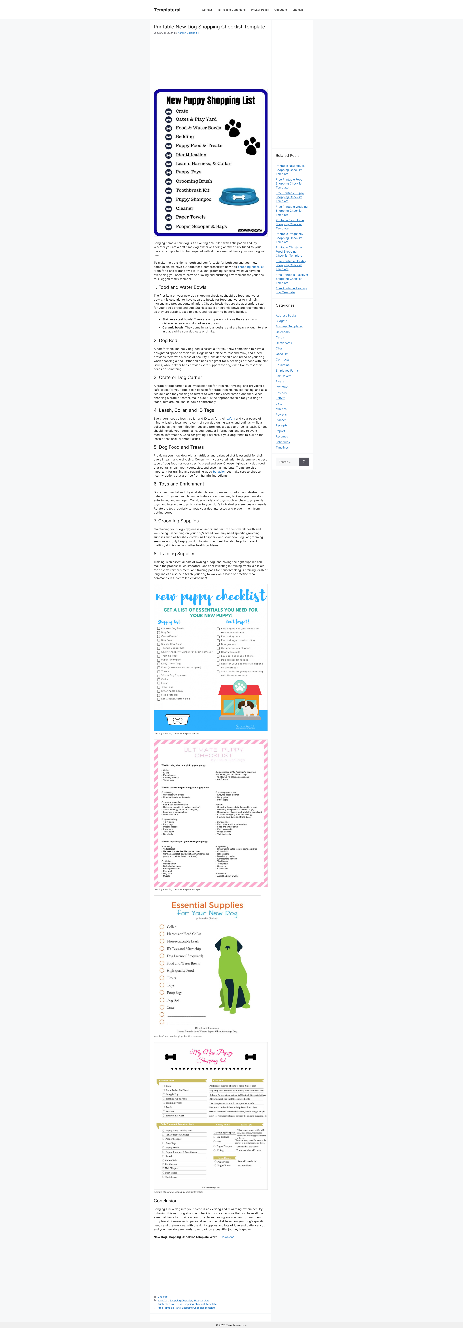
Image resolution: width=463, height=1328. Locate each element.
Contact (207, 9)
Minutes (281, 409)
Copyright (280, 9)
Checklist (163, 1296)
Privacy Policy (260, 9)
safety (231, 418)
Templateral (167, 9)
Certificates (284, 343)
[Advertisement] (211, 62)
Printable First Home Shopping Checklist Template (290, 224)
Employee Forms (287, 370)
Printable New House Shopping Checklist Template (187, 1304)
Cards (280, 337)
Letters (280, 398)
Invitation (282, 387)
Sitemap (297, 9)
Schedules (283, 442)
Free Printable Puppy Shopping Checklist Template (290, 197)
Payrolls (281, 414)
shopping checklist (251, 267)
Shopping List (201, 1300)
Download (228, 1237)
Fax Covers (283, 376)
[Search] (304, 462)
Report (280, 431)
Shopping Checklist (181, 1300)
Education (283, 365)
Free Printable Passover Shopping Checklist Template (292, 279)
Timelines (282, 447)
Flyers (280, 381)
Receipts (282, 425)
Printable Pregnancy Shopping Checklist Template (289, 238)
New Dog (163, 1300)
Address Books (286, 315)
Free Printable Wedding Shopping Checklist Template (292, 211)
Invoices (281, 392)
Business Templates (289, 326)
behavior (219, 471)
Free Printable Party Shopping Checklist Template (187, 1307)
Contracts (282, 359)
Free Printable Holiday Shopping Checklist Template (291, 265)
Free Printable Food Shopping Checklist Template (289, 183)
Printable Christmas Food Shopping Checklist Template (289, 251)
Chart (280, 348)
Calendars (283, 332)
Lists (279, 403)
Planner (281, 420)
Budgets (281, 321)
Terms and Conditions (231, 9)
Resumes (282, 436)
